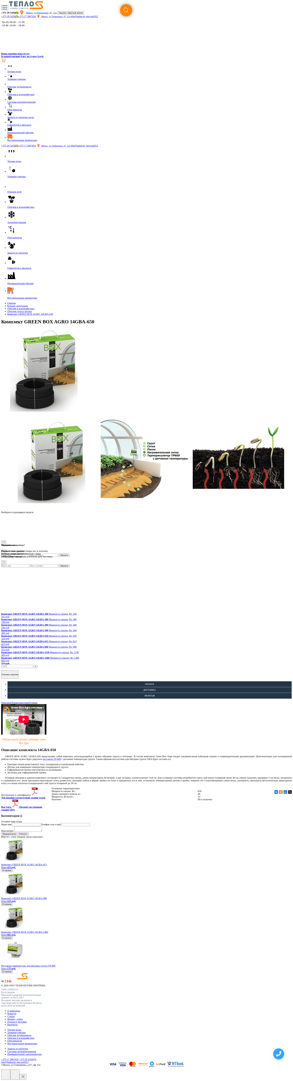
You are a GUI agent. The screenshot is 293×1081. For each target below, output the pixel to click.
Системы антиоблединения (21, 1051)
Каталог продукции (17, 306)
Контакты (12, 1024)
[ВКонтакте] (276, 792)
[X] (290, 792)
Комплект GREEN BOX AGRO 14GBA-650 (30, 314)
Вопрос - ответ (15, 1019)
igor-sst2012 (92, 16)
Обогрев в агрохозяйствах (20, 308)
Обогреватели (14, 1040)
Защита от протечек (17, 1048)
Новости (11, 1013)
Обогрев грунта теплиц (19, 311)
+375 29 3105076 (9, 16)
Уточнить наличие (10, 674)
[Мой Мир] (285, 792)
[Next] (15, 1074)
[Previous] (5, 1074)
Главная (11, 303)
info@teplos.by (78, 16)
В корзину (7, 870)
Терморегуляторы (16, 1032)
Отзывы (33, 702)
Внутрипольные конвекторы (22, 1043)
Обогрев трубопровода (19, 1035)
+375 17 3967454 (27, 16)
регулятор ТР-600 (52, 759)
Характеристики (20, 702)
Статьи (11, 1016)
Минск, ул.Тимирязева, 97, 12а (41, 13)
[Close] (3, 562)
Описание (6, 702)
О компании (13, 1011)
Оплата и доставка (17, 1022)
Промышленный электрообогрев (24, 1054)
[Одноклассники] (281, 792)
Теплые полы (14, 1029)
